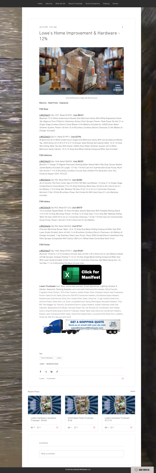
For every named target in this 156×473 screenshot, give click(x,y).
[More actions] (122, 27)
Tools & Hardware (47, 358)
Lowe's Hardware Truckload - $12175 (117, 419)
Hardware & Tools (52, 364)
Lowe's (59, 358)
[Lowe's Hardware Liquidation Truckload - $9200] (44, 405)
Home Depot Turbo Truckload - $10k (81, 419)
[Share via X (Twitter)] (46, 372)
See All (133, 391)
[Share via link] (57, 372)
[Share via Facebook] (40, 372)
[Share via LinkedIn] (51, 372)
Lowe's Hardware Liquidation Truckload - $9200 (43, 419)
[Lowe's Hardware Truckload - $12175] (118, 405)
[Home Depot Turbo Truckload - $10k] (81, 405)
